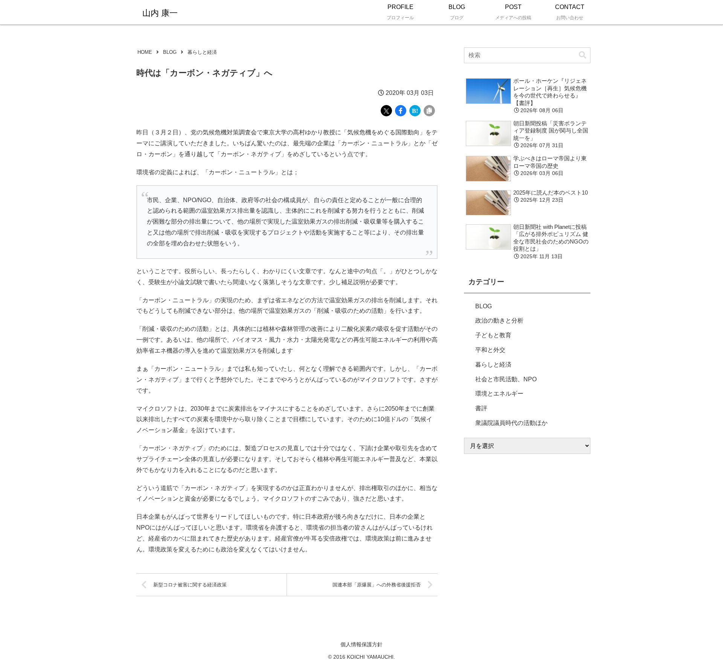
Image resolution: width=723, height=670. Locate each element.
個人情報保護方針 (361, 644)
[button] (582, 55)
